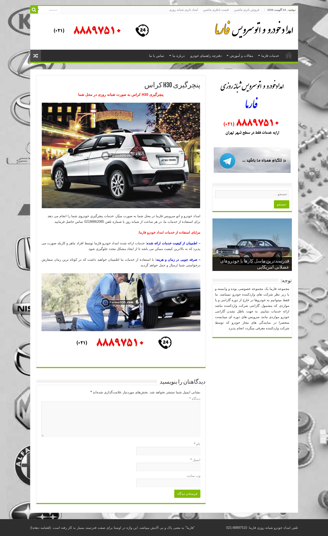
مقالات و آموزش (241, 56)
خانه (288, 55)
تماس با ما (156, 56)
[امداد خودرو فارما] (98, 31)
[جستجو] (34, 10)
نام (197, 444)
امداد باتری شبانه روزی (183, 10)
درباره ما (178, 56)
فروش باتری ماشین (246, 10)
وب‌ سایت (193, 476)
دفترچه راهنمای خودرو (206, 56)
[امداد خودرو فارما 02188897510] (253, 28)
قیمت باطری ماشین (216, 10)
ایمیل (195, 460)
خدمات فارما (270, 56)
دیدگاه (194, 399)
